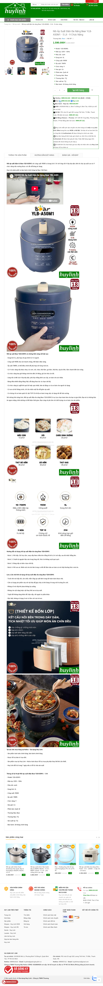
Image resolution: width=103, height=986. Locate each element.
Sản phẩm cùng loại (14, 837)
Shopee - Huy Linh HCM (12, 924)
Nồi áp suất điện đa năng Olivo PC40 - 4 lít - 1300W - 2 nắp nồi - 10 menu (89, 868)
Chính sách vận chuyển (50, 918)
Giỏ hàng (27, 924)
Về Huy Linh (52, 20)
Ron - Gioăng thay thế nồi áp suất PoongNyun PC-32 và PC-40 (65, 868)
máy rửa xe (45, 8)
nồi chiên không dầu (54, 8)
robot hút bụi (63, 8)
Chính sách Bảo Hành (50, 927)
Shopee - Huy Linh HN (11, 927)
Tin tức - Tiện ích (78, 20)
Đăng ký (82, 3)
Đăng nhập (76, 3)
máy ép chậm (50, 10)
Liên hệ (91, 20)
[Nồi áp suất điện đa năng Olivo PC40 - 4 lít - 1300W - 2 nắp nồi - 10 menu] (89, 854)
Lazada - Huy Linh (10, 933)
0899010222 (14, 961)
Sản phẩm (64, 20)
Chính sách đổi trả (49, 921)
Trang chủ (39, 20)
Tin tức (26, 927)
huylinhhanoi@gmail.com (81, 961)
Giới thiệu (7, 918)
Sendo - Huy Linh (9, 930)
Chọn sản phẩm (36, 875)
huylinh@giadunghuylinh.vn (33, 961)
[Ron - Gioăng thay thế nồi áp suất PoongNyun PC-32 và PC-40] (65, 854)
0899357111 (63, 961)
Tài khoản (77, 5)
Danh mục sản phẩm (18, 20)
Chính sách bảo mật (49, 915)
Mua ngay (10, 875)
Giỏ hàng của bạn (93, 3)
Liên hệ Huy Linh (9, 936)
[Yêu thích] (92, 90)
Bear (63, 38)
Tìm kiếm (27, 915)
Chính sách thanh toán (50, 924)
